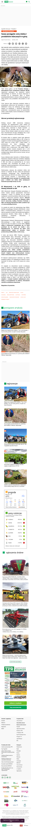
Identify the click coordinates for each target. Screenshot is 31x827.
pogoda (12, 492)
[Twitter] (13, 44)
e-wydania (19, 768)
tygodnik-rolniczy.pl (5, 28)
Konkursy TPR (19, 730)
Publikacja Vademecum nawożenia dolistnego (6, 759)
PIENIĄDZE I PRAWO (5, 299)
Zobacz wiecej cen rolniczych (13, 546)
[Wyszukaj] (29, 1)
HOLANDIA (3, 294)
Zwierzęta (19, 761)
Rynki (18, 749)
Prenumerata (19, 767)
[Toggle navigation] (2, 1)
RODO (3, 728)
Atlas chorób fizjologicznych (7, 762)
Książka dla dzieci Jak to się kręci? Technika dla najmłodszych (7, 769)
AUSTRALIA (18, 294)
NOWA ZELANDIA (4, 297)
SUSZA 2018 (23, 297)
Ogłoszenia (19, 770)
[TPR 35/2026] (15, 683)
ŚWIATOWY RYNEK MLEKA (14, 292)
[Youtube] (7, 777)
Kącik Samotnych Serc (21, 734)
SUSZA (21, 292)
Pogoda (18, 726)
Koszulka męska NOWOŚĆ (7, 764)
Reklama (3, 722)
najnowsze (12, 383)
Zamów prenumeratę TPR (7, 747)
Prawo (18, 753)
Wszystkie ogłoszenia (15, 661)
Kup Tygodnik (4, 749)
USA (7, 292)
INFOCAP (18, 763)
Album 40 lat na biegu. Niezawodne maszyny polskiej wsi (8, 752)
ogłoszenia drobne (14, 552)
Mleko (18, 759)
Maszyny (18, 757)
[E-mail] (19, 44)
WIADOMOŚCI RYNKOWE (14, 297)
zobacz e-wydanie (15, 703)
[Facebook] (10, 44)
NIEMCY (2, 292)
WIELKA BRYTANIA (10, 294)
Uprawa (18, 755)
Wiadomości (19, 747)
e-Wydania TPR (20, 732)
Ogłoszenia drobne (21, 728)
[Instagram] (5, 777)
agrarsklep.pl (19, 738)
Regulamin (4, 726)
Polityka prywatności (6, 724)
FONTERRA (24, 294)
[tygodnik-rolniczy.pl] (9, 1)
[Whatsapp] (23, 44)
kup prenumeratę (15, 707)
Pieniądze (13, 28)
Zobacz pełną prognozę (11, 507)
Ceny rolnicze (19, 765)
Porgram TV (19, 736)
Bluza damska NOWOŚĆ (7, 766)
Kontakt (3, 720)
